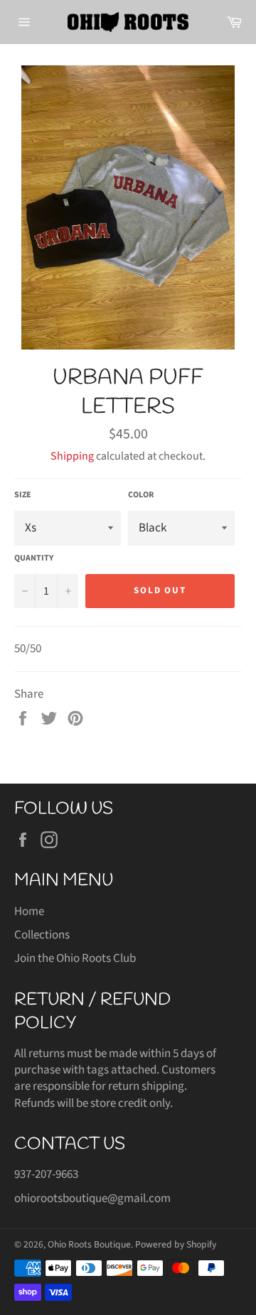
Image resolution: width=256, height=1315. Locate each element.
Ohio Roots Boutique (89, 1244)
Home (29, 911)
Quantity (33, 558)
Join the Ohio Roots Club (75, 958)
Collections (42, 934)
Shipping (72, 456)
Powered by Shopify (175, 1244)
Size (22, 495)
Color (141, 495)
